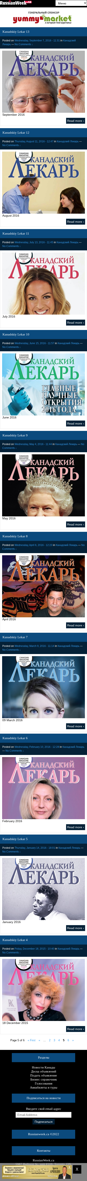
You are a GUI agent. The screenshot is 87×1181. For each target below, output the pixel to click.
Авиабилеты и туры (43, 1087)
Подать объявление (43, 1075)
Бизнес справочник (43, 1079)
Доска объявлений (43, 1071)
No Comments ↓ (24, 44)
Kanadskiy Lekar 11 (16, 233)
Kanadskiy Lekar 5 (15, 839)
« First (31, 1040)
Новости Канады (43, 1067)
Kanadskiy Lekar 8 (15, 536)
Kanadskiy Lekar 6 (15, 738)
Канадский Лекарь (68, 141)
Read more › (75, 120)
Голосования (43, 1083)
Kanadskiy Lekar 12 (16, 132)
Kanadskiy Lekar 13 (16, 31)
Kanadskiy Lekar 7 (15, 637)
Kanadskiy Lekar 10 (16, 334)
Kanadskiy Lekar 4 (15, 940)
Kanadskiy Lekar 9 (15, 435)
